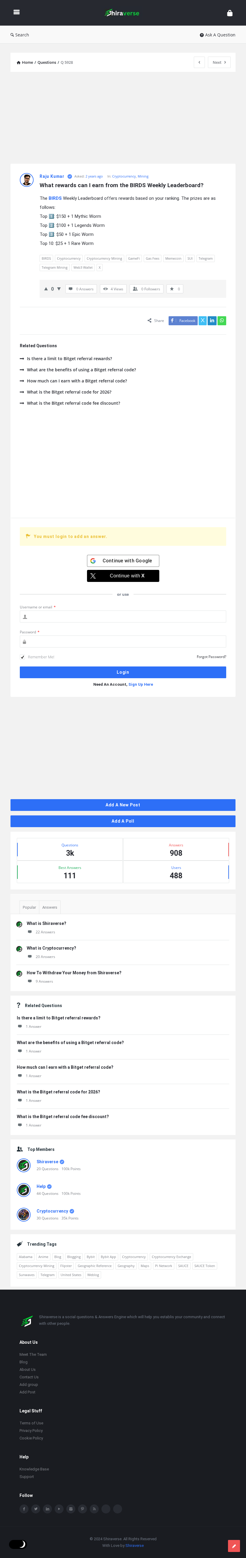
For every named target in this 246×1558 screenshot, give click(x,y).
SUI (190, 258)
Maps (145, 1265)
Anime (43, 1256)
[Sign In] (229, 13)
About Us (28, 1369)
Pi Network (163, 1265)
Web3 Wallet (83, 267)
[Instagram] (70, 1508)
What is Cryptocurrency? (51, 948)
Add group (29, 1384)
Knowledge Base (34, 1469)
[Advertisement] (123, 118)
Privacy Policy (31, 1430)
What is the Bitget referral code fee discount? (73, 403)
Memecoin (173, 258)
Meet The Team (33, 1354)
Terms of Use (31, 1423)
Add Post (27, 1392)
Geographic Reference (95, 1265)
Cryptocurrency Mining (104, 258)
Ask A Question (220, 35)
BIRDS (46, 258)
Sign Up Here (140, 684)
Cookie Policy (31, 1438)
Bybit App (108, 1256)
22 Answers (45, 932)
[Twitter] (35, 1508)
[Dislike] (59, 288)
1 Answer (33, 1026)
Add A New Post (123, 804)
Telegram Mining (55, 267)
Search (22, 35)
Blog (57, 1256)
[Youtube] (59, 1508)
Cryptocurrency (124, 176)
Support (27, 1476)
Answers (49, 907)
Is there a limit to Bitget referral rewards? (69, 358)
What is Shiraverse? (46, 923)
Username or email (38, 607)
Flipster (66, 1265)
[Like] (46, 288)
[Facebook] (24, 1508)
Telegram (206, 258)
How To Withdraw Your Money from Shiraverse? (74, 972)
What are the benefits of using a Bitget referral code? (81, 369)
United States (71, 1274)
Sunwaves (26, 1274)
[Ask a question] (234, 1546)
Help (41, 1186)
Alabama (25, 1256)
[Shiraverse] (124, 13)
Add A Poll (123, 821)
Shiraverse (47, 1161)
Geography (126, 1265)
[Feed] (94, 1508)
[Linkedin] (47, 1508)
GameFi (134, 258)
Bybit (91, 1256)
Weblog (93, 1274)
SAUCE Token (204, 1265)
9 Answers (44, 981)
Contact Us (29, 1377)
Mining (143, 176)
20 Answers (45, 956)
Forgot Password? (211, 656)
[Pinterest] (82, 1508)
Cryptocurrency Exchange (171, 1256)
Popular (29, 907)
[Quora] (117, 1508)
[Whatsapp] (105, 1508)
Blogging (74, 1256)
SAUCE (183, 1265)
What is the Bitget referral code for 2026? (69, 392)
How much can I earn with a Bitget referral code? (77, 381)
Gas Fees (152, 258)
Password (30, 632)
